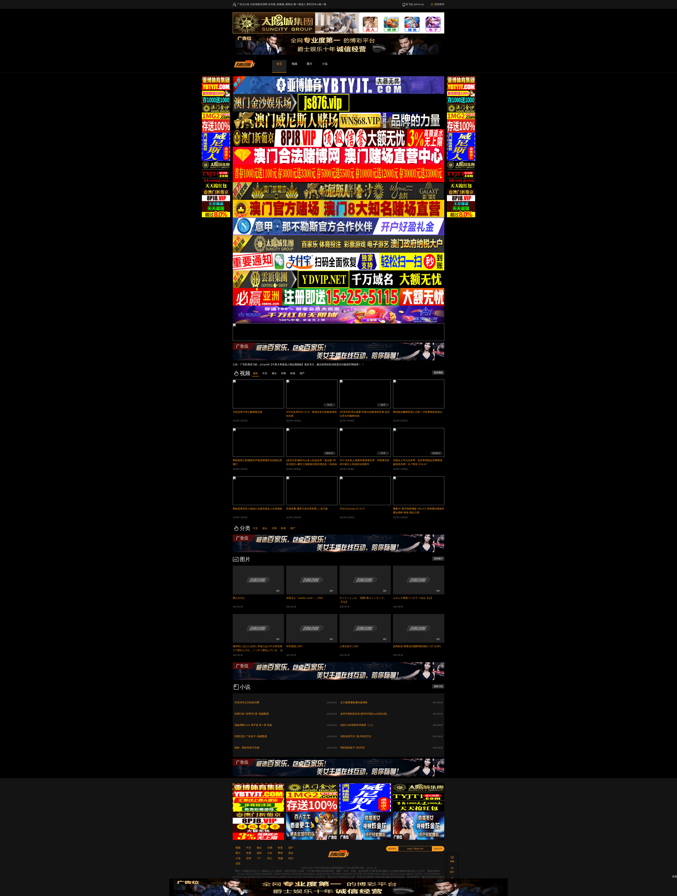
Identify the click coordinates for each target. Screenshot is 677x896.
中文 (255, 528)
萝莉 (280, 853)
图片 (309, 63)
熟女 (290, 853)
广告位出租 (243, 4)
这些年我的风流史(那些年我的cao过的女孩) (363, 713)
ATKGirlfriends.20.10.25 (352, 508)
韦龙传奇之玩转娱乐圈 (246, 702)
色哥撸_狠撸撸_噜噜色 (280, 4)
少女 (269, 853)
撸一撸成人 (300, 4)
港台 (264, 528)
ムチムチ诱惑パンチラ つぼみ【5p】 (413, 598)
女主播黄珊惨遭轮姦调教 (353, 702)
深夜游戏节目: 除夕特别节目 (355, 736)
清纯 (259, 853)
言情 (248, 858)
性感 (248, 853)
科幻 (290, 858)
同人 (269, 858)
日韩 (274, 528)
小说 (325, 63)
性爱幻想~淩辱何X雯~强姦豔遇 (251, 713)
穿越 (280, 858)
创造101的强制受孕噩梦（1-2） (357, 725)
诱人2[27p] (238, 598)
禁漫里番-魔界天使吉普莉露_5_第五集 (307, 508)
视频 (294, 63)
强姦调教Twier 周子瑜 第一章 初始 (253, 725)
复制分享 (438, 848)
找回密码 (439, 4)
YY (259, 858)
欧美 (283, 528)
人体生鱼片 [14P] (349, 646)
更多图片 (438, 558)
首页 (279, 63)
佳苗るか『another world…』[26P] (304, 598)
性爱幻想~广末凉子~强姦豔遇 (250, 736)
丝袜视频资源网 (258, 4)
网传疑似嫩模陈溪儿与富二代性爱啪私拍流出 (417, 412)
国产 (292, 528)
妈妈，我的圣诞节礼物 (246, 747)
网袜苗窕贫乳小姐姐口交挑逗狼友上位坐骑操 (257, 508)
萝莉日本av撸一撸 (316, 4)
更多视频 (438, 372)
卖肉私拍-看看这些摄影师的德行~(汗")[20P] (417, 646)
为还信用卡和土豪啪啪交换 (247, 412)
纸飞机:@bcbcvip (415, 4)
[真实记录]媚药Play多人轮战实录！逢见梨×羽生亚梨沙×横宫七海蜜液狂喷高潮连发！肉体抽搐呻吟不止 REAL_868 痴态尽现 (311, 464)
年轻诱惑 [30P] (294, 646)
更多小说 (438, 686)
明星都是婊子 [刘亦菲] (352, 747)
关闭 (674, 876)
